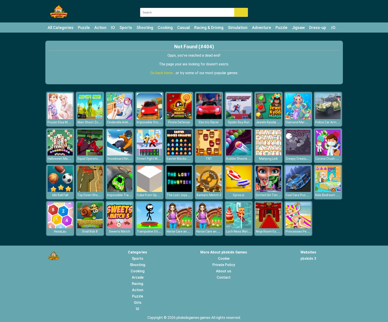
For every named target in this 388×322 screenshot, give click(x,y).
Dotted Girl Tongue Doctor (274, 195)
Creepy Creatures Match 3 (305, 158)
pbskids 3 (308, 258)
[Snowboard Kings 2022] (119, 154)
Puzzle (84, 27)
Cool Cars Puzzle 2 (299, 195)
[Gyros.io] (238, 191)
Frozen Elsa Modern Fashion (68, 122)
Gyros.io (238, 195)
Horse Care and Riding (182, 231)
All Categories (60, 27)
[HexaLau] (60, 227)
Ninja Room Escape (269, 231)
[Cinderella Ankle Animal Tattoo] (119, 118)
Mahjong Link (268, 158)
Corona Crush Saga (329, 158)
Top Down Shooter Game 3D (97, 195)
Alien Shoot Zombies (92, 122)
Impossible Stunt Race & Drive (158, 122)
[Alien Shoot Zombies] (90, 118)
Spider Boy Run (238, 122)
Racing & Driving (208, 27)
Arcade (137, 277)
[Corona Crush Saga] (328, 154)
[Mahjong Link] (268, 154)
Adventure (261, 27)
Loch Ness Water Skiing (243, 231)
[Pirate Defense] (179, 118)
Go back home (162, 73)
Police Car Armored (329, 122)
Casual (183, 27)
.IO (333, 27)
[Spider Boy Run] (238, 118)
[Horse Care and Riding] (179, 227)
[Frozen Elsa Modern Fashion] (60, 118)
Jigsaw (298, 27)
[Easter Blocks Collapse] (179, 154)
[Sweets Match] (119, 227)
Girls (137, 302)
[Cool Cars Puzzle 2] (298, 191)
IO (113, 27)
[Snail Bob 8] (90, 227)
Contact (224, 277)
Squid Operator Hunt (92, 158)
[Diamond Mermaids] (298, 118)
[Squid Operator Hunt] (90, 154)
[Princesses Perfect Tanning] (298, 227)
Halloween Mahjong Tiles (65, 158)
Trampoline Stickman (152, 231)
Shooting (145, 27)
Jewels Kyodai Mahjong (272, 122)
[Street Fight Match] (149, 154)
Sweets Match (119, 231)
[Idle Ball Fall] (60, 191)
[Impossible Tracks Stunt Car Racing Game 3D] (119, 191)
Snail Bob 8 (90, 231)
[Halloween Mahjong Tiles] (60, 154)
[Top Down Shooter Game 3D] (90, 191)
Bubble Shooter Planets (243, 158)
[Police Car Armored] (328, 118)
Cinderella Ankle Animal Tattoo (129, 122)
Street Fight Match (150, 158)
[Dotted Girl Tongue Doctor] (268, 191)
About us (223, 271)
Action (100, 27)
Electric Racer (209, 122)
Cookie (223, 258)
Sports (125, 27)
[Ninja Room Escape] (268, 227)
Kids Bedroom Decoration (333, 195)
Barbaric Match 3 (208, 195)
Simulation (237, 27)
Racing (137, 284)
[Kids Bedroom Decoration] (328, 191)
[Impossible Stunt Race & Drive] (149, 118)
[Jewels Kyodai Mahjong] (268, 118)
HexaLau (60, 231)
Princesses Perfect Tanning (306, 231)
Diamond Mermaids (300, 122)
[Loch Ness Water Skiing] (238, 227)
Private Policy (223, 265)
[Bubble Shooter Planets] (238, 154)
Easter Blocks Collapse (183, 158)
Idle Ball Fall (60, 195)
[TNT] (209, 154)
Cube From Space (149, 195)
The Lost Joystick (180, 195)
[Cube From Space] (149, 191)
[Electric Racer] (209, 118)
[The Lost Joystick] (179, 191)
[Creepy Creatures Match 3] (298, 154)
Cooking (165, 27)
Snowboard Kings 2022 (123, 158)
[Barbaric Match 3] (209, 191)
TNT (209, 158)
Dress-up (317, 27)
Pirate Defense (179, 122)
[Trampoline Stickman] (149, 227)
